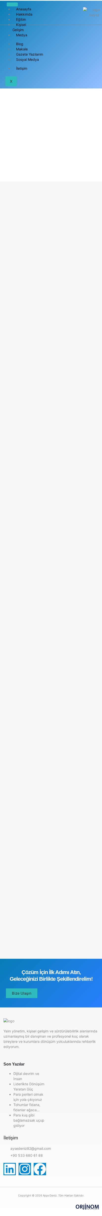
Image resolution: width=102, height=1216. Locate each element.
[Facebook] (40, 1169)
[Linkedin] (9, 1169)
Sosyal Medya (27, 59)
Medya (21, 35)
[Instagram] (25, 1169)
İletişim (21, 68)
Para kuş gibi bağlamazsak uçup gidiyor (28, 1120)
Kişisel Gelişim (19, 27)
